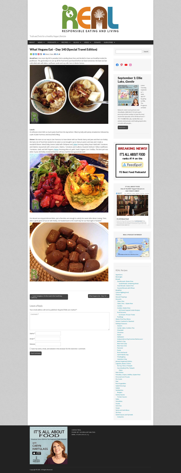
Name (32, 333)
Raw (117, 381)
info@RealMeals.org (82, 434)
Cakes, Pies (120, 301)
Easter (119, 335)
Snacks (118, 404)
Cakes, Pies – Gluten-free (125, 303)
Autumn (119, 326)
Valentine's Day (122, 359)
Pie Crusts (119, 379)
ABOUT (32, 42)
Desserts (118, 299)
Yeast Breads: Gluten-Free (125, 286)
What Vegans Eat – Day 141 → (98, 296)
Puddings (120, 317)
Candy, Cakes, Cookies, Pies (125, 328)
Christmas (120, 332)
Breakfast (119, 290)
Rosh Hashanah (122, 352)
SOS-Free (119, 406)
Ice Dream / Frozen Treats (127, 315)
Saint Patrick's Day (122, 355)
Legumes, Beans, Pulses (123, 363)
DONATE (97, 42)
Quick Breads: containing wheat (128, 283)
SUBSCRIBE (108, 42)
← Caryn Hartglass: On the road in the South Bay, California (46, 297)
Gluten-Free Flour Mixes (123, 319)
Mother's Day (121, 341)
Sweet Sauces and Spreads (124, 415)
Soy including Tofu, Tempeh (125, 368)
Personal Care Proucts (123, 377)
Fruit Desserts (121, 312)
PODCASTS (52, 42)
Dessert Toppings (121, 297)
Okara (120, 370)
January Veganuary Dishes (124, 361)
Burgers (119, 392)
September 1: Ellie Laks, (130, 79)
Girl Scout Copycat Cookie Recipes (129, 310)
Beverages (119, 277)
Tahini (75, 144)
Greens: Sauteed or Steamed (125, 321)
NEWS (40, 42)
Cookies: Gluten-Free (123, 308)
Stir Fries (118, 412)
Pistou (56, 149)
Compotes (120, 417)
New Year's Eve (122, 346)
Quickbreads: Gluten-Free (125, 281)
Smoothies (119, 401)
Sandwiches (119, 390)
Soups (118, 408)
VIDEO (86, 42)
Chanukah (120, 330)
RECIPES (64, 42)
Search (146, 51)
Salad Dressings (121, 386)
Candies (119, 306)
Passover (120, 348)
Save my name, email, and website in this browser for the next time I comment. (58, 349)
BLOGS (76, 42)
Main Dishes (119, 372)
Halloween (120, 337)
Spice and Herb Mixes (122, 410)
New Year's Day (122, 343)
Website (32, 344)
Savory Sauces (120, 395)
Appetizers (119, 275)
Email (32, 339)
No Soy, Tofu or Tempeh (124, 366)
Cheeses (118, 295)
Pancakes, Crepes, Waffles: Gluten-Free (128, 375)
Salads (118, 388)
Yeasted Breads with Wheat (125, 288)
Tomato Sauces (122, 397)
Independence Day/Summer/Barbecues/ (130, 339)
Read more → (123, 127)
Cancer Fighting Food (122, 292)
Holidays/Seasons (121, 324)
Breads (118, 279)
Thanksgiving (121, 357)
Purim (119, 350)
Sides (117, 399)
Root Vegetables (121, 383)
